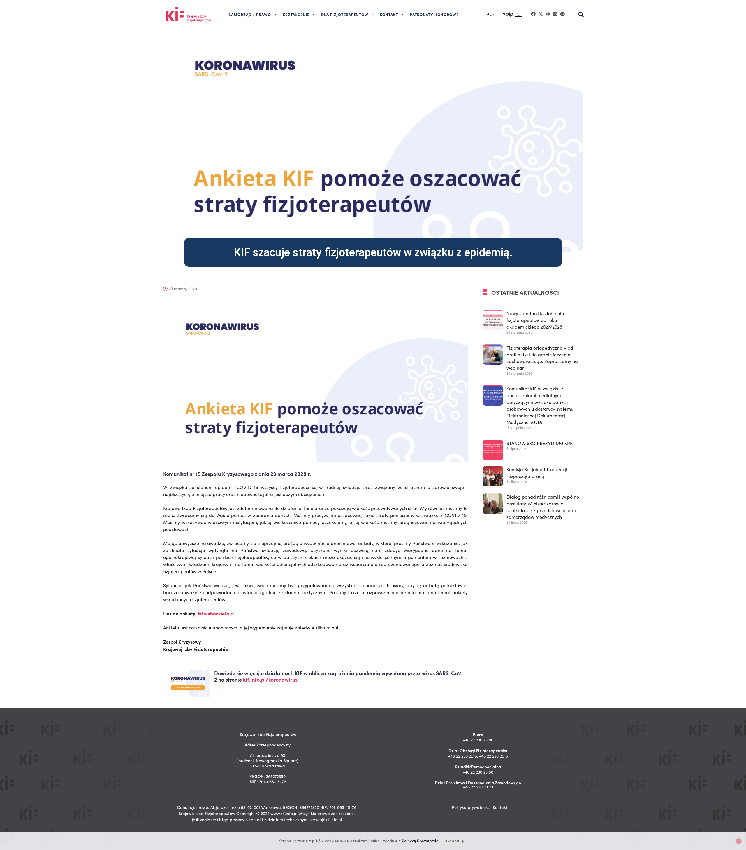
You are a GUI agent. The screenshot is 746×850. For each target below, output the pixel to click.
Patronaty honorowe (434, 14)
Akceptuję (454, 841)
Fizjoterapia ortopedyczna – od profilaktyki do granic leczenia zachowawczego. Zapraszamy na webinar (542, 358)
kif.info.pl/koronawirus (270, 679)
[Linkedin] (555, 14)
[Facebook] (533, 14)
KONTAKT (389, 14)
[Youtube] (548, 14)
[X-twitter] (540, 14)
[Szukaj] (581, 14)
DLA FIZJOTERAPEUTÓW (344, 14)
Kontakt (500, 807)
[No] (739, 841)
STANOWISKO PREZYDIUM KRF (539, 443)
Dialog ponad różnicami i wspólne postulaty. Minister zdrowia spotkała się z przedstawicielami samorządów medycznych (542, 507)
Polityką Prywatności (420, 841)
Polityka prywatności (471, 807)
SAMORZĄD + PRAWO (249, 14)
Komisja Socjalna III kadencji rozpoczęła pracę (536, 472)
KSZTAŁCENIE (296, 14)
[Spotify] (562, 14)
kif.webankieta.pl (216, 613)
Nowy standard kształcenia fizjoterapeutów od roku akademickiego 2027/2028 (535, 320)
